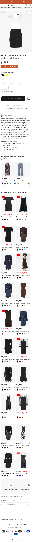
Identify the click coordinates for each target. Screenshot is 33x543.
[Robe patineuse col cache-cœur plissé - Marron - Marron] (8, 361)
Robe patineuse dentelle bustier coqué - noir (23, 217)
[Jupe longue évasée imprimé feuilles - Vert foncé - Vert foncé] (8, 183)
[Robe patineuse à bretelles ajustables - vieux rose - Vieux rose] (23, 219)
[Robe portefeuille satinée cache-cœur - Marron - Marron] (8, 306)
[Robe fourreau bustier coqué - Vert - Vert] (23, 417)
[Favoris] (26, 5)
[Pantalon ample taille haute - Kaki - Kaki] (18, 183)
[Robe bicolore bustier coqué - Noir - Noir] (20, 278)
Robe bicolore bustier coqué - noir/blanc (23, 275)
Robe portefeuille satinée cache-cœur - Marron (23, 247)
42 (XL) (6, 88)
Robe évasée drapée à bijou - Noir (23, 387)
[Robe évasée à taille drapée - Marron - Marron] (23, 390)
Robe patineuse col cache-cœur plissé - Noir (8, 359)
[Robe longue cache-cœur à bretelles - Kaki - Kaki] (5, 417)
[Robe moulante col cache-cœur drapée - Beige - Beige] (20, 306)
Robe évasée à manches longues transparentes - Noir (8, 387)
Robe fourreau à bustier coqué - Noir (8, 217)
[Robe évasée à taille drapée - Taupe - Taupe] (20, 390)
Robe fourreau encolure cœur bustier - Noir (8, 247)
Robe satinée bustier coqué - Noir (23, 473)
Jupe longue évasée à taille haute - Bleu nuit (7, 181)
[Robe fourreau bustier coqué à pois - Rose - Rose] (23, 361)
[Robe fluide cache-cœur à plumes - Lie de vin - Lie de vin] (23, 334)
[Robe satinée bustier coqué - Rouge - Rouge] (23, 476)
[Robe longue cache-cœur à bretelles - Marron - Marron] (20, 448)
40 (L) (19, 84)
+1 (10, 183)
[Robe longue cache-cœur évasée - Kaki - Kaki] (23, 448)
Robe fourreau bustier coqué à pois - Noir (23, 359)
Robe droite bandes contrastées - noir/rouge (8, 331)
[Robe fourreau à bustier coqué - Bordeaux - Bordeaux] (5, 219)
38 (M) (12, 84)
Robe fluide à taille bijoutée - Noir (8, 473)
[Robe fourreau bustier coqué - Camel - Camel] (5, 250)
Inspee (12, 539)
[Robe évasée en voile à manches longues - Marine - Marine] (5, 390)
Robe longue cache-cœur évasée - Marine (23, 445)
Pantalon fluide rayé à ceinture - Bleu (20, 181)
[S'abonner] (29, 514)
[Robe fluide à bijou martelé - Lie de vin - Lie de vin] (5, 278)
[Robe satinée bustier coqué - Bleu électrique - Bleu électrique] (20, 476)
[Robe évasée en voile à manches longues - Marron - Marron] (8, 390)
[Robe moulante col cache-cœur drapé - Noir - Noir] (23, 306)
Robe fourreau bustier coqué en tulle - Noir (23, 415)
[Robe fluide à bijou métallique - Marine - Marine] (8, 476)
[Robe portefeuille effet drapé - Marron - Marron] (5, 448)
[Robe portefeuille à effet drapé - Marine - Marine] (8, 448)
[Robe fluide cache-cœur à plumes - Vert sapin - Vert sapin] (20, 334)
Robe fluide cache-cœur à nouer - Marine (23, 331)
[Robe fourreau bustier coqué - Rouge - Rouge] (20, 417)
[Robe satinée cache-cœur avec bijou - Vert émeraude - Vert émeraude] (20, 250)
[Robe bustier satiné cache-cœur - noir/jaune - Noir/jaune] (6, 75)
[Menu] (2, 5)
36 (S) (5, 84)
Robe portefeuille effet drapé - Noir (8, 445)
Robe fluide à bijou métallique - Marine (8, 275)
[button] (19, 5)
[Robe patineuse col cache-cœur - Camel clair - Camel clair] (5, 361)
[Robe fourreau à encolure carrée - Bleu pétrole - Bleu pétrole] (8, 219)
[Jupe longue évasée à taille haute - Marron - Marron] (5, 183)
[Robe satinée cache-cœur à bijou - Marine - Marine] (23, 250)
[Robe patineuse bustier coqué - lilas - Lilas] (20, 219)
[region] (16, 31)
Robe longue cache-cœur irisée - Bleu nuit (8, 415)
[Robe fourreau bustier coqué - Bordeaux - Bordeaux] (20, 361)
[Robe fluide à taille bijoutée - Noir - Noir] (8, 278)
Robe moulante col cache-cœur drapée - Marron (23, 303)
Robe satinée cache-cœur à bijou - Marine (8, 303)
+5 (10, 389)
